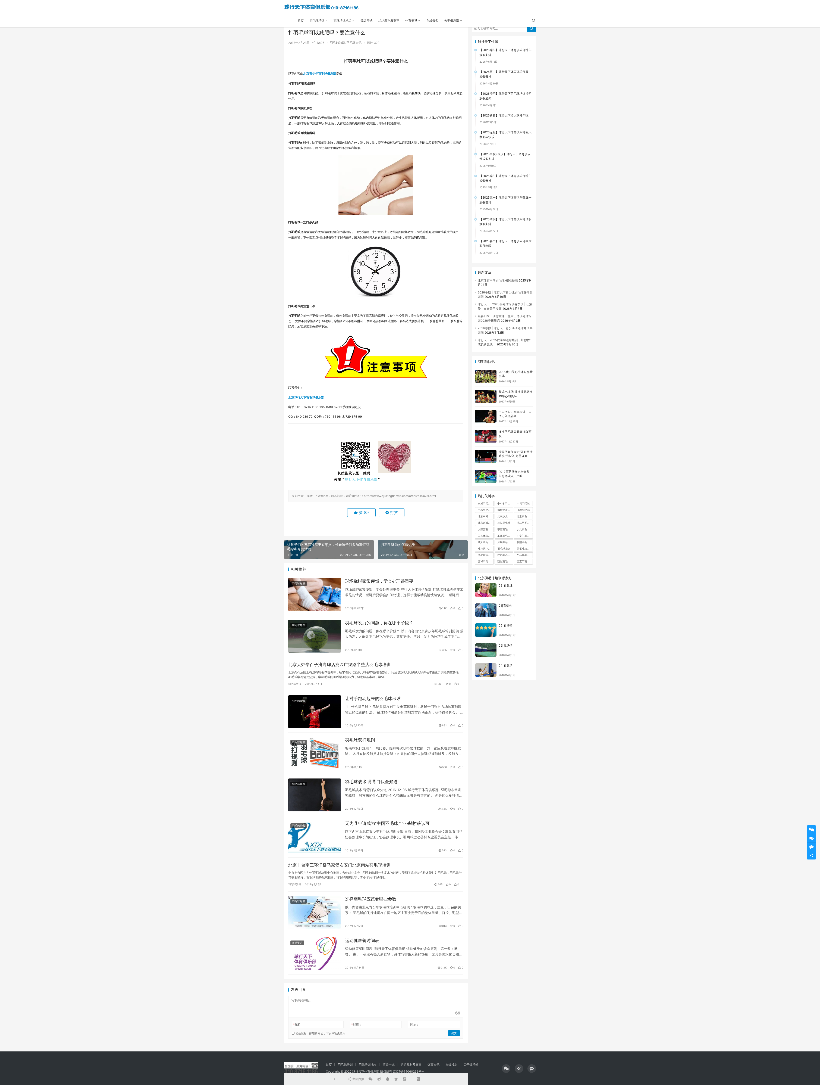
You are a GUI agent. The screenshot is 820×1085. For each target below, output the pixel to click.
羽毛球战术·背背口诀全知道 (371, 781)
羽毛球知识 (337, 42)
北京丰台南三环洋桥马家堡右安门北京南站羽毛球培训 (339, 865)
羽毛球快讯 (298, 825)
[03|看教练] (485, 590)
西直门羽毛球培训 (525, 561)
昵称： (298, 1024)
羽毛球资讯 (354, 42)
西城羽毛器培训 (486, 561)
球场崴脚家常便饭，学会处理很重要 (379, 581)
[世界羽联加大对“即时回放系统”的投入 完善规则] (485, 456)
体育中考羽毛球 (505, 510)
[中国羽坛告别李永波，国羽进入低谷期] (485, 416)
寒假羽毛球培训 (505, 529)
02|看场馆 (505, 645)
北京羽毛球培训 (525, 516)
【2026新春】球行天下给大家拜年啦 (504, 115)
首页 (301, 20)
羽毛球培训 (317, 20)
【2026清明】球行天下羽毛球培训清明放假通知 (505, 96)
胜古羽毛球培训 (505, 555)
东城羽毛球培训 (486, 503)
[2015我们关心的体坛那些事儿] (485, 376)
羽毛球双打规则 (360, 740)
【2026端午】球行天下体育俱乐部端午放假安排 (505, 52)
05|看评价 (505, 625)
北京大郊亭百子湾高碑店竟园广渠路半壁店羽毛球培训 (339, 664)
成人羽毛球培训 (486, 542)
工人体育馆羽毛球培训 (486, 535)
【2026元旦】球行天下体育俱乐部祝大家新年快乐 (505, 134)
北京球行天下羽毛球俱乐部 (306, 397)
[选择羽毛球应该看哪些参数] (314, 912)
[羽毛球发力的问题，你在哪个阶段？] (314, 636)
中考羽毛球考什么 (486, 510)
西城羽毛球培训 (505, 561)
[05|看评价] (485, 630)
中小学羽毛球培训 (505, 503)
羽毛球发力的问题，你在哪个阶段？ (379, 622)
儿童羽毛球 (523, 510)
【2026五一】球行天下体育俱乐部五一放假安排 (505, 74)
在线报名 (432, 20)
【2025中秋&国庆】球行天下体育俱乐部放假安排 (504, 156)
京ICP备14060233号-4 (409, 1071)
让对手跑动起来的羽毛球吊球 (373, 698)
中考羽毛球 (523, 503)
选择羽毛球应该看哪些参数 (370, 899)
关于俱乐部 (451, 20)
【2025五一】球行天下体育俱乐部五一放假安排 (505, 200)
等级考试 (366, 20)
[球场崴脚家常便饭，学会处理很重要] (314, 594)
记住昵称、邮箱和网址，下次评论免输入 (319, 1033)
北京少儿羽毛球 (505, 516)
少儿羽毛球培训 (525, 529)
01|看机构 (505, 605)
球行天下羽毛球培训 (486, 548)
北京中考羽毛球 (486, 516)
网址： (414, 1024)
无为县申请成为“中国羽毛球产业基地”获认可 (387, 823)
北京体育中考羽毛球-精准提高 (498, 280)
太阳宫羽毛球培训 (486, 529)
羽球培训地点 (342, 20)
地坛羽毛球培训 (525, 522)
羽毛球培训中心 (525, 548)
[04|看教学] (485, 670)
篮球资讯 (297, 942)
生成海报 (357, 1079)
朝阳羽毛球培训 (525, 542)
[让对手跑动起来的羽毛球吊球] (314, 711)
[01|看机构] (485, 610)
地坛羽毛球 (504, 522)
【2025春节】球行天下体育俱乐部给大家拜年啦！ (505, 243)
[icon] (506, 1068)
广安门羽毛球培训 (525, 535)
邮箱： (356, 1024)
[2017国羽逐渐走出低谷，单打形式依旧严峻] (485, 476)
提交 (454, 1033)
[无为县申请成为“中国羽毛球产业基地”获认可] (314, 836)
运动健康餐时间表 (362, 940)
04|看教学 (505, 665)
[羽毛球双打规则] (314, 753)
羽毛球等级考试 (486, 555)
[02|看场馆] (485, 650)
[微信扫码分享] (370, 1079)
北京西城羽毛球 (486, 522)
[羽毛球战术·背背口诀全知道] (314, 794)
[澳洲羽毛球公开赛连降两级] (485, 436)
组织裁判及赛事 (388, 20)
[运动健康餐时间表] (314, 953)
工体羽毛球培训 (505, 535)
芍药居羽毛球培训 (525, 555)
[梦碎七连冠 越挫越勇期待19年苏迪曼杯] (485, 396)
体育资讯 (411, 20)
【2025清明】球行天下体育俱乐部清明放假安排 (505, 221)
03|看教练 (505, 585)
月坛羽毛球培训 (505, 542)
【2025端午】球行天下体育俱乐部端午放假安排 (505, 178)
